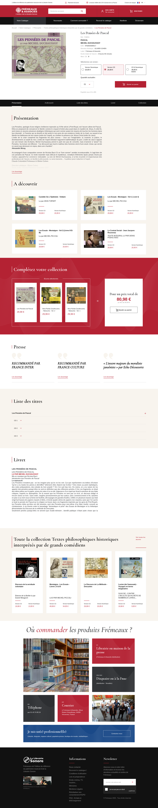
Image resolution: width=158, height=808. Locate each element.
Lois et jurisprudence (77, 777)
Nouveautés (58, 20)
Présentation (16, 103)
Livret (113, 103)
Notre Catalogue (22, 20)
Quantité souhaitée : (88, 77)
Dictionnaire (139, 20)
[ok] (132, 782)
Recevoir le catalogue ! (78, 770)
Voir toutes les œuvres (140, 538)
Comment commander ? (79, 20)
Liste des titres (82, 103)
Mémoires (73, 786)
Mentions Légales (76, 789)
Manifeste (123, 20)
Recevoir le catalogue (103, 20)
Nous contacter (75, 767)
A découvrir (49, 103)
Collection (142, 103)
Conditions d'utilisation (77, 773)
